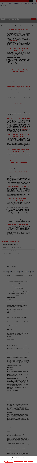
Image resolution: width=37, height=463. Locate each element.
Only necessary (18, 461)
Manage (8, 461)
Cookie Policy (21, 457)
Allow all (28, 461)
